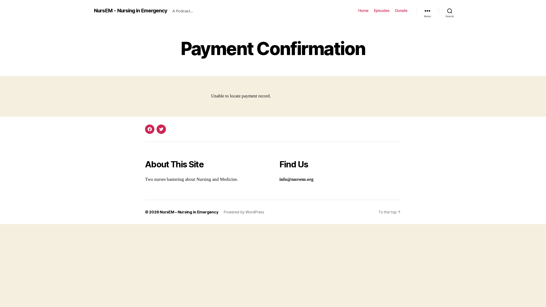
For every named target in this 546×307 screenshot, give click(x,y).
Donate (401, 10)
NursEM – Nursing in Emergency (189, 212)
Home (363, 10)
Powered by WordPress (244, 212)
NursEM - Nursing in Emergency (130, 10)
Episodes (382, 10)
